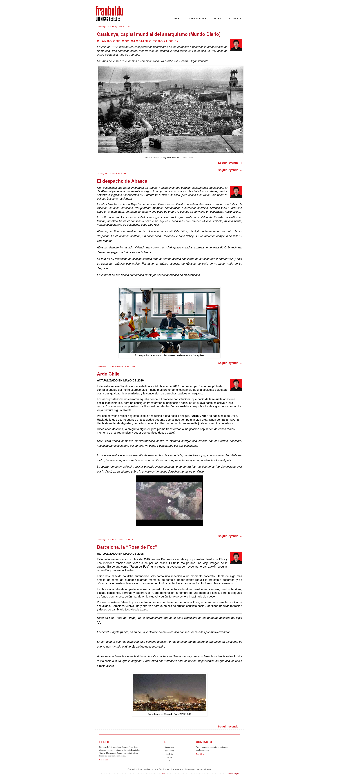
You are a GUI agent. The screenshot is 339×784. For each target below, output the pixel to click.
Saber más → (104, 760)
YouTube (169, 754)
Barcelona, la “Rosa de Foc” (127, 547)
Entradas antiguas (233, 773)
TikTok (169, 757)
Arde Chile (108, 373)
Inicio (163, 773)
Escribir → (200, 754)
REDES (217, 18)
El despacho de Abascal (123, 181)
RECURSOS (235, 18)
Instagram (169, 747)
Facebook (169, 751)
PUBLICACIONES (197, 18)
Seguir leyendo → (230, 170)
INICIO (177, 18)
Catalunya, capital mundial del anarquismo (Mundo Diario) (158, 34)
